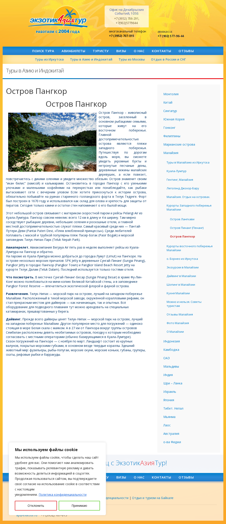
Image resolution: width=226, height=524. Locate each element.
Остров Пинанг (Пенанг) (186, 228)
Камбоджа (171, 349)
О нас (139, 51)
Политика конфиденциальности (63, 494)
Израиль (169, 391)
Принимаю (79, 505)
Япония (168, 400)
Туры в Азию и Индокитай (91, 59)
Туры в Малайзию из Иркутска (188, 162)
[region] (57, 478)
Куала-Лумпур (176, 171)
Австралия (171, 433)
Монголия (171, 94)
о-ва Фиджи (172, 442)
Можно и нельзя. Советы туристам (184, 304)
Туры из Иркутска (49, 59)
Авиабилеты (73, 51)
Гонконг (169, 127)
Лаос (167, 425)
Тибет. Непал (173, 408)
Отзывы (186, 51)
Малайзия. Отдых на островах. (188, 197)
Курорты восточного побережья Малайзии (190, 248)
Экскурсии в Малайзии (183, 267)
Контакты (161, 51)
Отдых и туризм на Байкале (152, 498)
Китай (167, 102)
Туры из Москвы (132, 59)
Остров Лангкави (182, 219)
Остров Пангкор (182, 236)
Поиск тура (43, 51)
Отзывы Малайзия (180, 314)
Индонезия (171, 341)
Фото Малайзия (178, 323)
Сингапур (170, 111)
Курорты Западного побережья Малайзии (189, 207)
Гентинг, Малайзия (180, 180)
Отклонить (36, 505)
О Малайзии (175, 332)
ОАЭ (166, 358)
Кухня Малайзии (178, 293)
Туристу (101, 51)
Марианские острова (179, 144)
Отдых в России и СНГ (168, 59)
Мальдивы (171, 366)
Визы (121, 51)
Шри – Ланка (172, 383)
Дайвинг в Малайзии (181, 276)
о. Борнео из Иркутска (182, 259)
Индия (168, 375)
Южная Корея (174, 119)
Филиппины (171, 136)
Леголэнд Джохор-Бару (183, 188)
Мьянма (169, 417)
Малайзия (170, 153)
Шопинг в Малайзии (181, 285)
